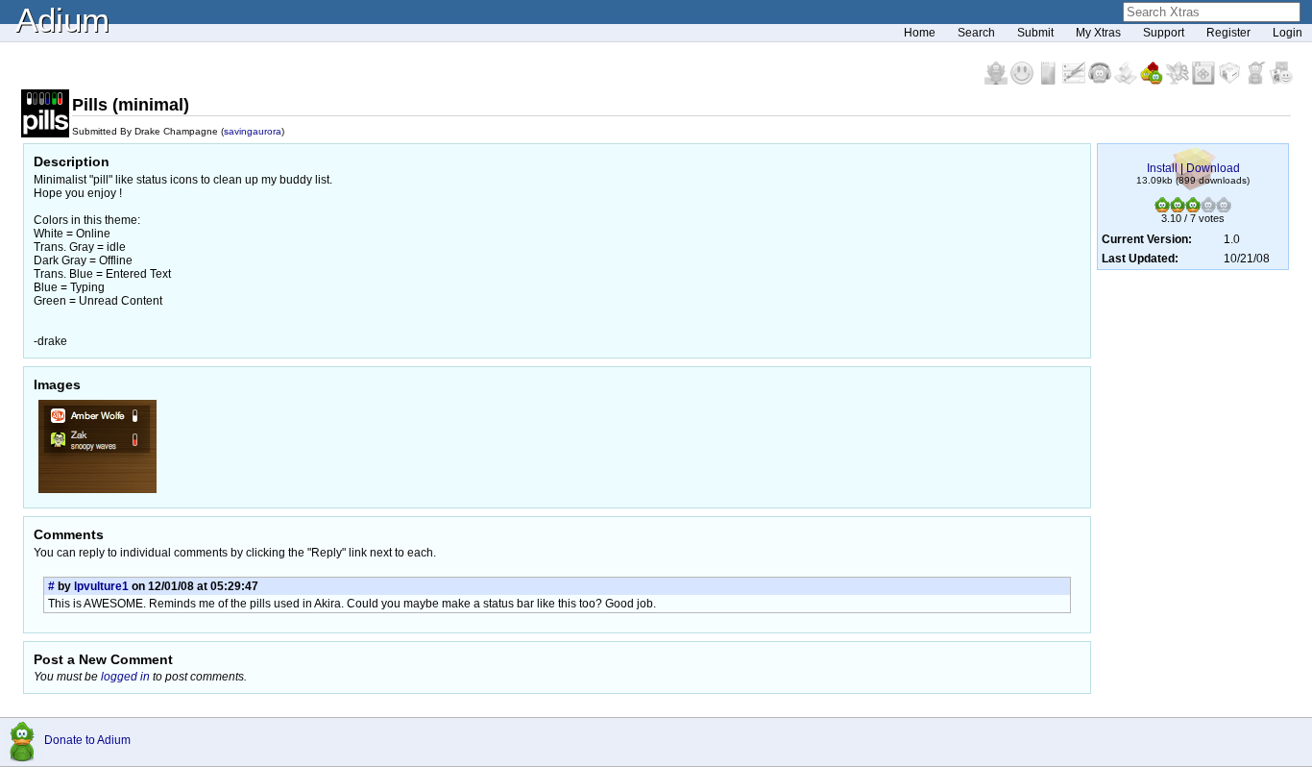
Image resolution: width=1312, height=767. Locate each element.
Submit (1035, 32)
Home (919, 32)
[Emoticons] (1023, 80)
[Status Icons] (1153, 80)
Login (1287, 32)
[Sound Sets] (1101, 80)
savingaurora (252, 131)
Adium (62, 19)
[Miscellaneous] (1257, 80)
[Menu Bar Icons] (1205, 80)
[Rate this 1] (1162, 208)
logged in (125, 676)
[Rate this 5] (1223, 208)
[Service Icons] (1179, 80)
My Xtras (1098, 32)
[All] (1281, 80)
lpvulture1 (101, 586)
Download (1213, 168)
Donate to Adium (87, 740)
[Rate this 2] (1177, 208)
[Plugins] (1231, 80)
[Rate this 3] (1193, 208)
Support (1163, 32)
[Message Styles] (1075, 80)
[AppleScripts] (1127, 80)
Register (1228, 32)
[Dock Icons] (997, 80)
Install (1162, 168)
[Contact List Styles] (1049, 80)
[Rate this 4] (1208, 208)
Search (976, 32)
